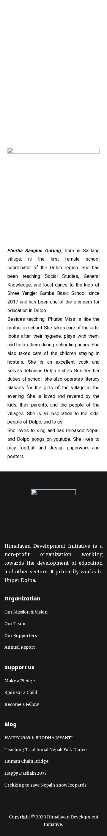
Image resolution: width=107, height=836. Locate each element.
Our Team (14, 623)
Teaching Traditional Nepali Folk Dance (45, 749)
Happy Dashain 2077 (25, 773)
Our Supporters (20, 635)
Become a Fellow (21, 704)
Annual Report (19, 647)
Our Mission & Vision (26, 612)
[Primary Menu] (53, 11)
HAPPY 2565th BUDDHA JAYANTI (38, 737)
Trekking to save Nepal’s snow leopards (45, 785)
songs (38, 439)
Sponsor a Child (20, 692)
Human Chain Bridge (26, 761)
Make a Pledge (19, 681)
